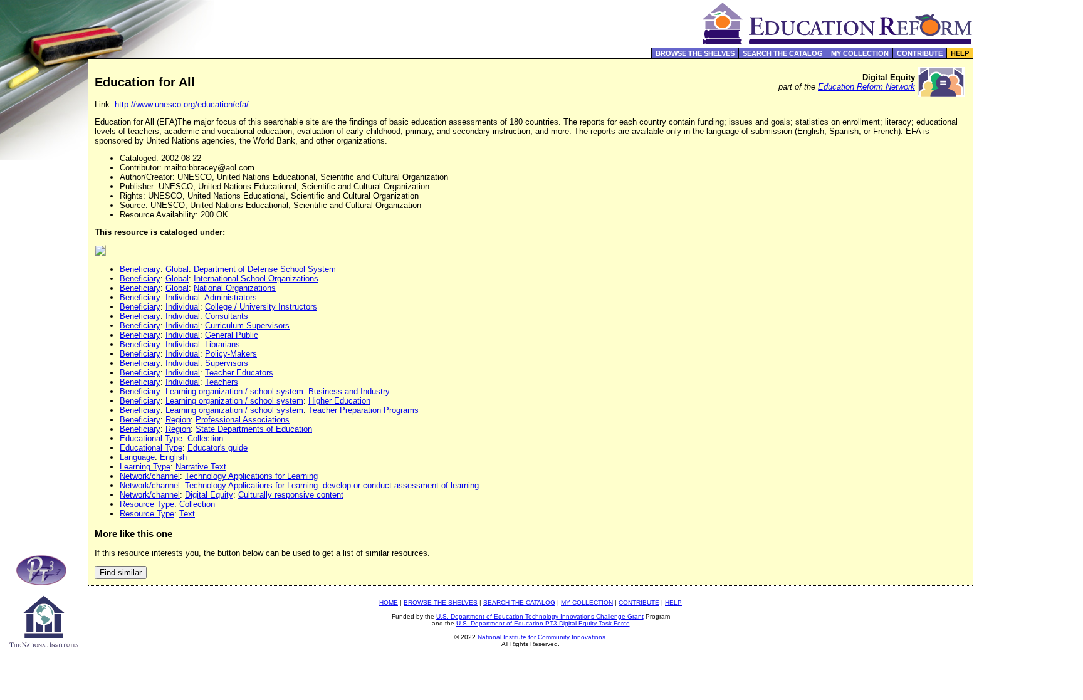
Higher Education (339, 400)
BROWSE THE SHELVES (695, 53)
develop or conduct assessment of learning (401, 485)
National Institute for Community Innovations (541, 637)
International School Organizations (256, 278)
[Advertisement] (1028, 266)
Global (177, 269)
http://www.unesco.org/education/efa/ (182, 104)
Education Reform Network (866, 86)
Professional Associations (243, 419)
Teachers (221, 382)
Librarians (222, 344)
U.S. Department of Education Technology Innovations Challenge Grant (540, 616)
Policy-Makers (231, 353)
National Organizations (235, 288)
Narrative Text (200, 466)
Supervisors (226, 363)
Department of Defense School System (265, 269)
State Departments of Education (254, 429)
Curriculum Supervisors (247, 325)
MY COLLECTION (860, 53)
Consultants (226, 316)
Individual (182, 297)
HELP (960, 53)
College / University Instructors (261, 306)
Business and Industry (349, 391)
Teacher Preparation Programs (363, 410)
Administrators (230, 297)
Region (178, 419)
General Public (231, 335)
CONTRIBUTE (920, 53)
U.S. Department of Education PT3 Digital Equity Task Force (543, 623)
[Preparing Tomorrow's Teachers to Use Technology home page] (44, 582)
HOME (388, 602)
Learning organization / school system (234, 391)
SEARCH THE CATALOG (783, 53)
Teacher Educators (239, 372)
